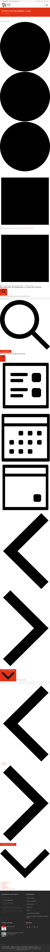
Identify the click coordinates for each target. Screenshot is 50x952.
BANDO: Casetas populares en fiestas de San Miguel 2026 (15, 933)
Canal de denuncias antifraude (33, 913)
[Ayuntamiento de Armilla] (6, 5)
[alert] (25, 200)
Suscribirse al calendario (8, 844)
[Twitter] (37, 1)
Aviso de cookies (30, 898)
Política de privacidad (31, 901)
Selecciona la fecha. (21, 679)
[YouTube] (40, 1)
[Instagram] (45, 1)
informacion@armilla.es (14, 1)
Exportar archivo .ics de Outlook (8, 889)
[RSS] (47, 1)
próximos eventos (30, 228)
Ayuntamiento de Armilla (22, 949)
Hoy (1, 668)
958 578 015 (5, 1)
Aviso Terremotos (11, 926)
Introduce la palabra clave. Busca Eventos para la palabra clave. (15, 296)
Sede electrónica (30, 904)
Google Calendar (5, 882)
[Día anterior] (26, 589)
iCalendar (4, 883)
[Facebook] (42, 1)
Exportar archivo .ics (6, 887)
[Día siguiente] (26, 666)
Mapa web (29, 907)
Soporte (28, 910)
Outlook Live (4, 886)
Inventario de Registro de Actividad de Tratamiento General (28, 948)
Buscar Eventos (6, 351)
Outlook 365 (4, 885)
